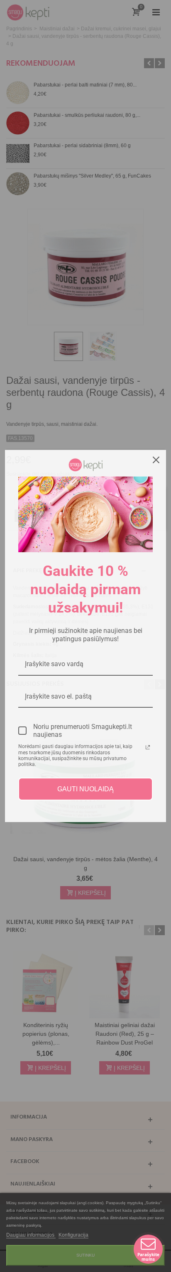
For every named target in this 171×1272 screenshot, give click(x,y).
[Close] (156, 460)
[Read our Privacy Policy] (148, 747)
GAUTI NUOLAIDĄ (85, 789)
